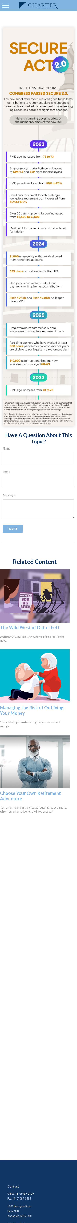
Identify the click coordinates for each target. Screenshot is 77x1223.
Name (6, 448)
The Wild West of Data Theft (29, 627)
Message (9, 495)
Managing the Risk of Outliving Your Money (32, 710)
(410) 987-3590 (25, 1193)
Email (6, 472)
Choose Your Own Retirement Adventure (30, 795)
